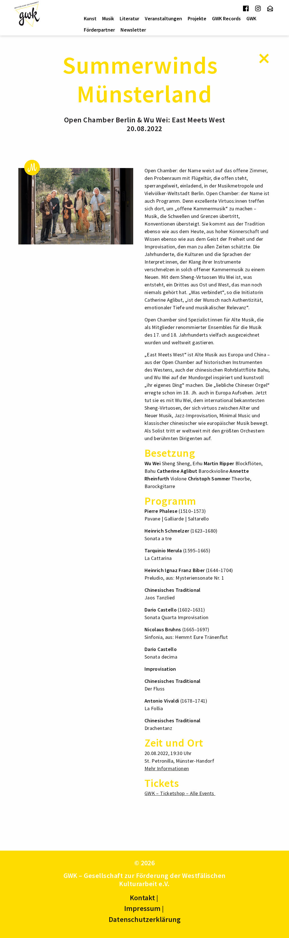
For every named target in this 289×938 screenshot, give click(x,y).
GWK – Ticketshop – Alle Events (179, 793)
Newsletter (133, 30)
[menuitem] (90, 18)
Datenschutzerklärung (145, 919)
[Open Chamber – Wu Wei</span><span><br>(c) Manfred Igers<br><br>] (75, 206)
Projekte (197, 18)
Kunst (90, 18)
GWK (251, 18)
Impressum (142, 908)
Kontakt (142, 897)
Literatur (129, 18)
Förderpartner (99, 30)
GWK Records (226, 18)
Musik (108, 18)
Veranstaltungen (163, 18)
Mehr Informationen (166, 768)
